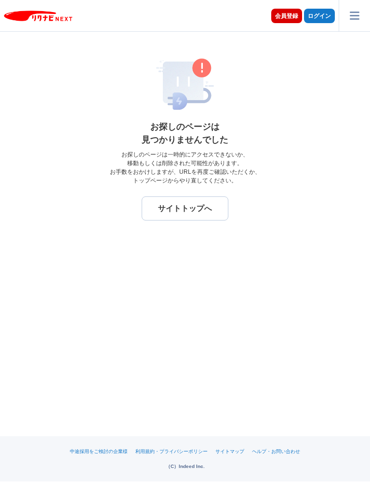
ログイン (319, 16)
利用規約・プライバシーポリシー (171, 451)
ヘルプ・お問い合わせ (276, 451)
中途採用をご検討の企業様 (99, 451)
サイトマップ (229, 451)
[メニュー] (354, 15)
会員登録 (286, 16)
